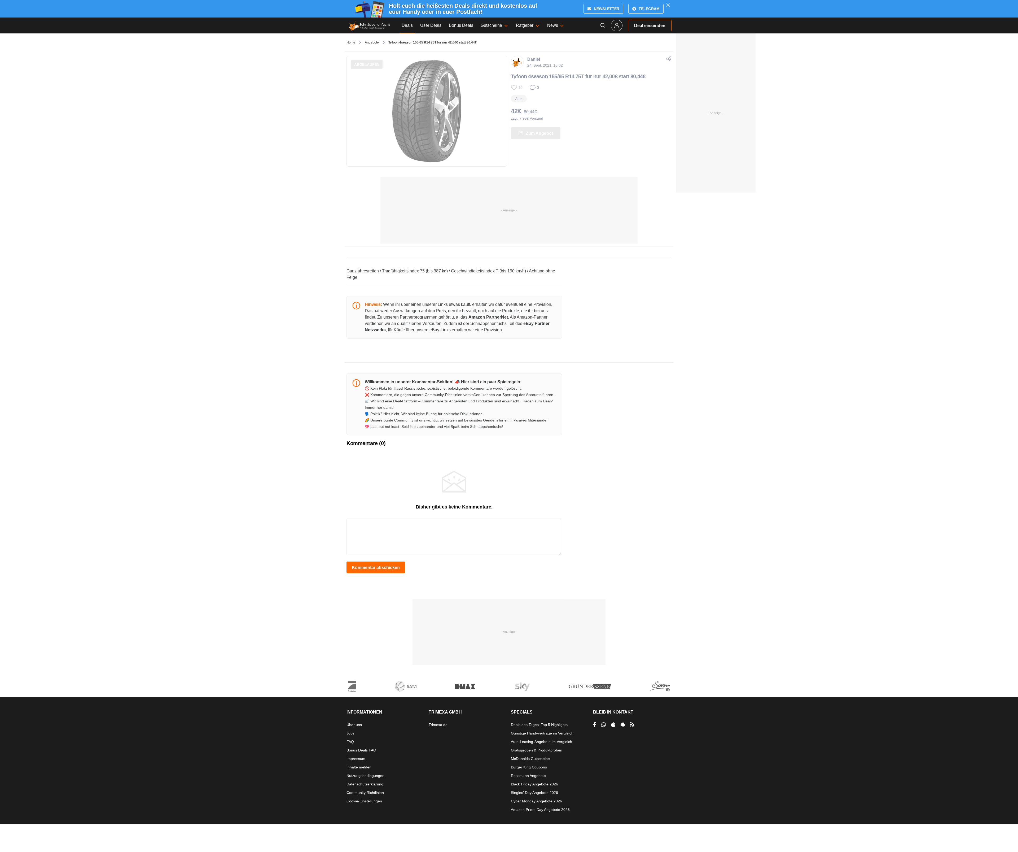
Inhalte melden (358, 767)
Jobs (350, 733)
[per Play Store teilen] (623, 724)
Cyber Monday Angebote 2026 (536, 801)
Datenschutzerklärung (364, 784)
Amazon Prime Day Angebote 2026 (540, 809)
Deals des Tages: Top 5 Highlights (539, 725)
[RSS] (632, 724)
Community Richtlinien (365, 792)
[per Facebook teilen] (594, 724)
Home (350, 42)
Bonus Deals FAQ (361, 750)
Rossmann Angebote (528, 775)
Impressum (355, 759)
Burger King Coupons (529, 767)
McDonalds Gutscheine (530, 759)
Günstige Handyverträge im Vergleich (542, 733)
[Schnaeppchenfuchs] (369, 25)
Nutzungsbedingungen (365, 775)
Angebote (372, 42)
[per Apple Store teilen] (613, 724)
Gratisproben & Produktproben (536, 750)
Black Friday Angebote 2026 (534, 784)
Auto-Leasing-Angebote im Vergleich (541, 742)
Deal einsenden (649, 25)
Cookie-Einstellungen (364, 801)
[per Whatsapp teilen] (603, 724)
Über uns (354, 725)
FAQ (350, 742)
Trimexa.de (438, 725)
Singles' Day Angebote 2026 (534, 792)
